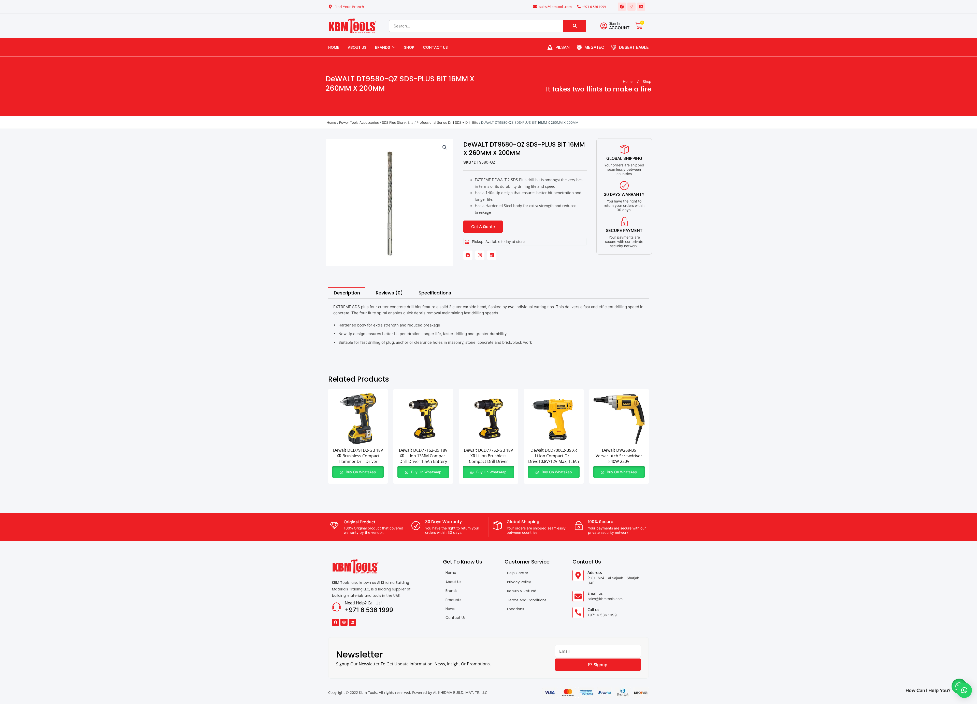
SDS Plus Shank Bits (397, 122)
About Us (357, 47)
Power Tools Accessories (359, 122)
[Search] (574, 26)
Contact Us (435, 47)
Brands (382, 47)
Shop (409, 47)
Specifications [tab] (435, 293)
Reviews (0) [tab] (389, 293)
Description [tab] (347, 293)
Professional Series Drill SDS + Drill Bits (447, 122)
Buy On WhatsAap (360, 472)
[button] (444, 147)
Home (333, 47)
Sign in (614, 23)
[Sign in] (603, 26)
